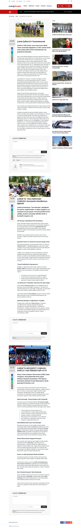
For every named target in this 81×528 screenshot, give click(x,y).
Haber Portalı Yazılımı (15, 526)
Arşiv (24, 1)
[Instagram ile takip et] (67, 522)
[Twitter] (12, 50)
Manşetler (13, 1)
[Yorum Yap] (12, 61)
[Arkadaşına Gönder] (12, 57)
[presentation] (13, 12)
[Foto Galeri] (71, 1)
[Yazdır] (12, 59)
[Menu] (59, 6)
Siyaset (38, 6)
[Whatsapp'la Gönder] (12, 55)
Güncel (25, 6)
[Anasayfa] (9, 1)
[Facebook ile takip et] (61, 522)
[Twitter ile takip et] (64, 522)
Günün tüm (68, 11)
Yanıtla (22, 168)
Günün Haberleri (19, 1)
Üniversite (31, 6)
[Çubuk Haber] (15, 5)
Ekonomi (43, 6)
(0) (25, 168)
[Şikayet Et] (45, 168)
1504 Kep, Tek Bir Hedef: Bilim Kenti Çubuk (33, 11)
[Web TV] (68, 1)
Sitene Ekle (28, 1)
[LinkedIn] (12, 52)
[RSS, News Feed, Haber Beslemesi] (70, 522)
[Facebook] (12, 48)
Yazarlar (49, 6)
